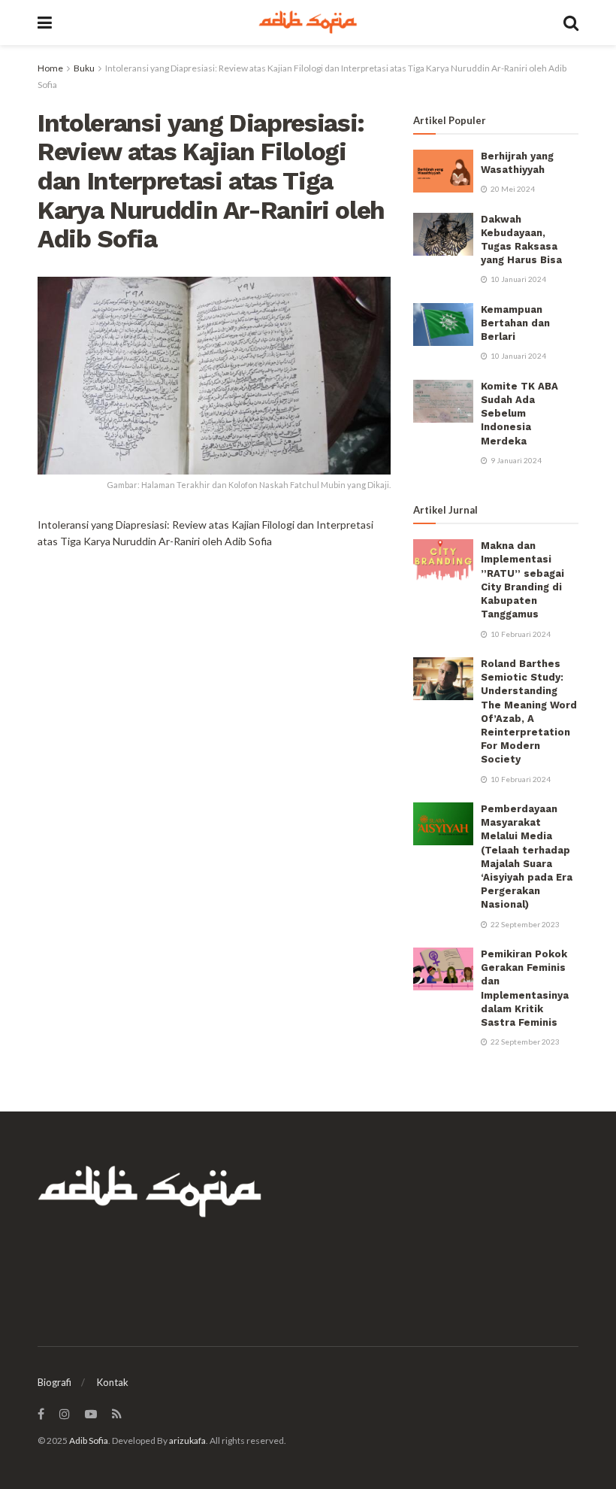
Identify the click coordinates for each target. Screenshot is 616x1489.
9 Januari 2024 (515, 460)
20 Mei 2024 (512, 188)
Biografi (54, 1382)
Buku (84, 68)
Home (50, 68)
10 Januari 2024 (517, 279)
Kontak (112, 1382)
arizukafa (187, 1440)
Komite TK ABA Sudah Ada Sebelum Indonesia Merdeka (519, 414)
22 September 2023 (524, 924)
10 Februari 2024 (520, 633)
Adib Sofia (88, 1440)
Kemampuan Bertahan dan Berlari (515, 323)
